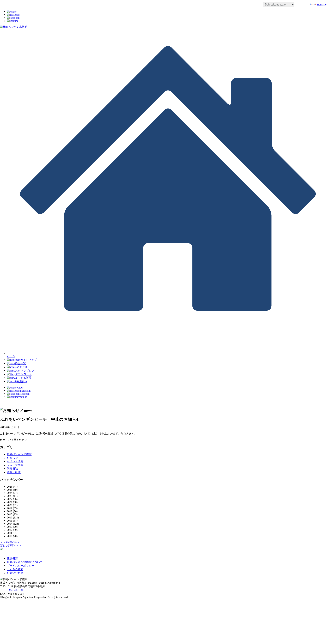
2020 (9, 505)
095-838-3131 (15, 589)
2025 (9, 489)
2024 (9, 492)
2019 (9, 508)
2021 (9, 502)
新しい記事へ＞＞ (11, 545)
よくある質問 (15, 569)
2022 (9, 499)
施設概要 (12, 558)
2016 (9, 517)
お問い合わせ (15, 572)
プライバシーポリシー (20, 565)
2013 (9, 526)
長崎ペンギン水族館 (19, 454)
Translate (321, 4)
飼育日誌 (12, 468)
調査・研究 (14, 472)
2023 (9, 495)
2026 (9, 486)
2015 (9, 520)
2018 (9, 511)
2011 (9, 532)
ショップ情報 (15, 465)
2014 (9, 523)
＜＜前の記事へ (9, 542)
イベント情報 (15, 461)
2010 (9, 536)
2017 (9, 514)
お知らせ (12, 457)
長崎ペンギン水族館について (24, 562)
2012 (9, 529)
